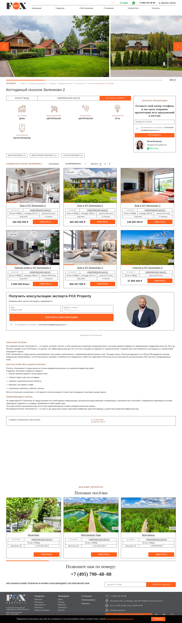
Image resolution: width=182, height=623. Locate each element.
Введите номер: (71, 307)
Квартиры (38, 599)
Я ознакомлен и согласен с (157, 128)
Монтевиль (148, 535)
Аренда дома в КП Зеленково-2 (33, 267)
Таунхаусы (38, 607)
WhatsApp (154, 148)
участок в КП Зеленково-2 (147, 267)
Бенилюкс (33, 535)
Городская (60, 8)
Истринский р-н (80, 83)
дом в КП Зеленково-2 (33, 205)
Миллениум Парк (91, 535)
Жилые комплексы (42, 610)
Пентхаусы (38, 602)
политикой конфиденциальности (52, 325)
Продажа (53, 83)
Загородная (36, 8)
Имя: (13, 307)
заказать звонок (161, 584)
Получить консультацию (61, 317)
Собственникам (86, 8)
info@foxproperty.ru (118, 610)
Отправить (154, 135)
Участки (61, 602)
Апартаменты (39, 605)
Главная (23, 83)
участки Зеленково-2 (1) (73, 155)
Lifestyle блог (133, 8)
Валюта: (94, 164)
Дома (60, 599)
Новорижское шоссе (65, 83)
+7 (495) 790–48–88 (147, 3)
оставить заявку (115, 98)
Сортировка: (54, 164)
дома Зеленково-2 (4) (16, 155)
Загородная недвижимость (37, 83)
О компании (109, 8)
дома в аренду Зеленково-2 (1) (44, 155)
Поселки (61, 610)
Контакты (156, 8)
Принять (158, 619)
